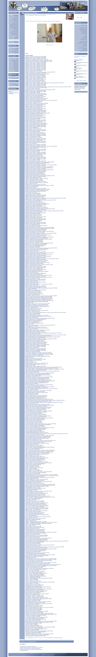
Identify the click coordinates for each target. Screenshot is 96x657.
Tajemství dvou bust (29, 383)
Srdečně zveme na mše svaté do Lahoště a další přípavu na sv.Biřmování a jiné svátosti (42, 546)
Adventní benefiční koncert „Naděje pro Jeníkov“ (34, 486)
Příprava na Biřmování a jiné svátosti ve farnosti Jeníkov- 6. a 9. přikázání (39, 475)
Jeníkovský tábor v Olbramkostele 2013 (32, 414)
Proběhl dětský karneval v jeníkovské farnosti (34, 502)
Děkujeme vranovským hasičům (31, 101)
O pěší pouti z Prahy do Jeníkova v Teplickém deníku (35, 374)
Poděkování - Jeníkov (29, 186)
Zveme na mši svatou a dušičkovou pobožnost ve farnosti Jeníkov (38, 440)
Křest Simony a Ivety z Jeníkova (31, 627)
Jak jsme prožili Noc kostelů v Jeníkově (32, 459)
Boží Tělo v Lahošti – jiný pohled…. (32, 197)
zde (15, 90)
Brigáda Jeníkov (28, 187)
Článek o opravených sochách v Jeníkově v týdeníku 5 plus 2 (37, 405)
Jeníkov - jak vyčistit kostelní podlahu (32, 571)
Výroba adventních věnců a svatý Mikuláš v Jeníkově (35, 437)
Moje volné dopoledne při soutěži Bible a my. (33, 387)
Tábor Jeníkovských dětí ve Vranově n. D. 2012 (34, 454)
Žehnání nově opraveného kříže (31, 121)
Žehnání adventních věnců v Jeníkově (32, 602)
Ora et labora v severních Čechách (32, 513)
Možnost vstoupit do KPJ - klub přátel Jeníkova (34, 190)
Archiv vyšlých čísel (12, 85)
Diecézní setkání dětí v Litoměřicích (32, 591)
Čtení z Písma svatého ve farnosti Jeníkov (33, 412)
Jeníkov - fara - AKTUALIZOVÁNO (31, 323)
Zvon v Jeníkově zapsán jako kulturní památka (34, 507)
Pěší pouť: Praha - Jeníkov (30, 592)
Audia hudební (11, 67)
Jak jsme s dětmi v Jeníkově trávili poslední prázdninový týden (37, 447)
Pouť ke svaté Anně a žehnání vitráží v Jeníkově (34, 514)
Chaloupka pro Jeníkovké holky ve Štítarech (33, 225)
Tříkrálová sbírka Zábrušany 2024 (31, 114)
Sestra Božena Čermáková (30, 221)
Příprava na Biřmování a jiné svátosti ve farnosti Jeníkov (36, 491)
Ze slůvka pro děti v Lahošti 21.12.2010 (32, 553)
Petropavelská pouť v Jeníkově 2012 (32, 463)
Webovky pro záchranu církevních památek (33, 406)
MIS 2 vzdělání (11, 63)
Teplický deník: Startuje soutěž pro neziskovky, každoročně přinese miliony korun (40, 332)
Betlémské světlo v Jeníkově (30, 360)
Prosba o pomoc (28, 362)
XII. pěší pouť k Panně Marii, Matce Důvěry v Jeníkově (35, 352)
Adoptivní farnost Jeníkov (79, 44)
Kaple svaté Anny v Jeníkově (30, 526)
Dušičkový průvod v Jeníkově (31, 606)
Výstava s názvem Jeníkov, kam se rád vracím (34, 248)
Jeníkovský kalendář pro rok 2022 (31, 156)
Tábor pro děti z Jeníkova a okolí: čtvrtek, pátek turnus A (36, 277)
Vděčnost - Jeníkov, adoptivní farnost (32, 132)
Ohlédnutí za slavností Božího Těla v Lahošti (33, 238)
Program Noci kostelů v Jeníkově (31, 422)
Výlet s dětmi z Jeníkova (30, 311)
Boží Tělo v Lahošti (29, 127)
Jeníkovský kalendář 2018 (30, 309)
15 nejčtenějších (11, 42)
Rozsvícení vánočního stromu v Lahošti (32, 337)
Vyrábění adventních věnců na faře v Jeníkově (34, 493)
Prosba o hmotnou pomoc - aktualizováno (33, 409)
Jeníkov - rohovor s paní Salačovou (32, 574)
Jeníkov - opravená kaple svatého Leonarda (33, 573)
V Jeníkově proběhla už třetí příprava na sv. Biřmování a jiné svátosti (38, 558)
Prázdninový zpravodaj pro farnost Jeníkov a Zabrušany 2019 (37, 231)
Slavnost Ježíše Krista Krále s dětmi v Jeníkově (34, 438)
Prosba (26, 361)
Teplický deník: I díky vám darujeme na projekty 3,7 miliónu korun (37, 325)
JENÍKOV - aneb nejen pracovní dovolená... (33, 521)
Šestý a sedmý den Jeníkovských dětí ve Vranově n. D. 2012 (37, 451)
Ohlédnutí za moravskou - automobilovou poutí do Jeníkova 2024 (37, 89)
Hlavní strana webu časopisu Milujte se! (14, 84)
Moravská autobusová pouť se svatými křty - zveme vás (36, 411)
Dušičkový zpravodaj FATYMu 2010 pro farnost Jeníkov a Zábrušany (38, 562)
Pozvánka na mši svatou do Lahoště (32, 442)
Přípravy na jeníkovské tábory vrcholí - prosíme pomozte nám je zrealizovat (39, 371)
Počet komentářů (50, 637)
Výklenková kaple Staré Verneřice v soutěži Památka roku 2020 (37, 175)
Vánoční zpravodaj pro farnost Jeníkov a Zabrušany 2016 (36, 297)
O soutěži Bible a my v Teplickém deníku (33, 289)
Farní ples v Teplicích (29, 604)
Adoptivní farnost (12, 21)
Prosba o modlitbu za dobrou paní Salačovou (33, 396)
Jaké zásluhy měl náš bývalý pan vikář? (33, 255)
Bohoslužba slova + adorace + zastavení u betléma (35, 356)
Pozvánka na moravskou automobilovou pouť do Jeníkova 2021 (37, 161)
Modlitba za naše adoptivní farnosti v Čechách (34, 178)
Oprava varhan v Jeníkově (30, 313)
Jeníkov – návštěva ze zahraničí (31, 498)
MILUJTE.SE (82, 1)
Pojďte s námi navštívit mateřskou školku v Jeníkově (35, 601)
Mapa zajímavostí (12, 30)
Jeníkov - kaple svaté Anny (30, 524)
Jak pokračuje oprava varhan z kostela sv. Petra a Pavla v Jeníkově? (38, 338)
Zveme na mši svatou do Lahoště (31, 448)
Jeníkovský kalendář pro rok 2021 (31, 180)
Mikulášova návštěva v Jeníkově (31, 492)
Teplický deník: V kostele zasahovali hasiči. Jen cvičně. (36, 316)
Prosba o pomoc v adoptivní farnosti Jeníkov (33, 123)
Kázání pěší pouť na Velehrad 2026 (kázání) (28, 646)
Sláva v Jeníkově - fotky (30, 469)
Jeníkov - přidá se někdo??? (30, 464)
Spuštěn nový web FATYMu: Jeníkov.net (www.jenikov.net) (36, 630)
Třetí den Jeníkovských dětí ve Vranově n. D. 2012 (35, 453)
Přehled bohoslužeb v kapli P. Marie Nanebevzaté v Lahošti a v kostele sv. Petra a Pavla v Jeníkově (44, 541)
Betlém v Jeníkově (28, 183)
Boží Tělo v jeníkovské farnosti (31, 456)
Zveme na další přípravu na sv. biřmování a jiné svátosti (36, 560)
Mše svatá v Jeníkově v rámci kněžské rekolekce (34, 373)
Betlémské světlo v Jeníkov (30, 215)
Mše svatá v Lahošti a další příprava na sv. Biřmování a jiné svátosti (38, 548)
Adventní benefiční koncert (30, 487)
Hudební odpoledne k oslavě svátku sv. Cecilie (34, 363)
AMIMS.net (62, 1)
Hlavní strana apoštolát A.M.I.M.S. (13, 48)
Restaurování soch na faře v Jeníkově (32, 419)
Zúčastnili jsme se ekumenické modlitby (33, 631)
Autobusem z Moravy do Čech (31, 445)
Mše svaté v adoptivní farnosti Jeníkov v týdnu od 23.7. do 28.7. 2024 (38, 100)
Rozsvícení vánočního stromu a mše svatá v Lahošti (35, 436)
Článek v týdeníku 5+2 (29, 455)
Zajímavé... (10, 34)
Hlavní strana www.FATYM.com (12, 15)
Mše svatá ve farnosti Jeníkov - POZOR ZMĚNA (34, 381)
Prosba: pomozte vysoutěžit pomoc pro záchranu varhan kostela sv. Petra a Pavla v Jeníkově (43, 334)
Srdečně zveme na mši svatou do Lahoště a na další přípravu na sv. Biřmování (40, 564)
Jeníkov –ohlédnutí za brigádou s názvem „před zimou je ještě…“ (37, 497)
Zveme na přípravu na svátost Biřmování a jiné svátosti (35, 538)
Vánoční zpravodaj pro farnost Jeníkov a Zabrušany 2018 (36, 239)
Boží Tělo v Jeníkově (29, 347)
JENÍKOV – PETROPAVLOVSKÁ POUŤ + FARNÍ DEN (35, 523)
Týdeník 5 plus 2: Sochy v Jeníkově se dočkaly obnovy (36, 407)
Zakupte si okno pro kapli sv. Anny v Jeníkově (34, 535)
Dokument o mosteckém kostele (31, 241)
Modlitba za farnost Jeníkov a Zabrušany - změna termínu (36, 167)
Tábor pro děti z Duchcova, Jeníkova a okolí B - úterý (35, 235)
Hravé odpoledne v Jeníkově (30, 482)
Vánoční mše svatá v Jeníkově (31, 116)
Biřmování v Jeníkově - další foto (31, 467)
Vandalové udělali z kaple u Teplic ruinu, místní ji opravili (36, 254)
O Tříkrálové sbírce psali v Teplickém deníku (33, 547)
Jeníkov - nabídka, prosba (30, 314)
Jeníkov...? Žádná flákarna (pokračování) (33, 576)
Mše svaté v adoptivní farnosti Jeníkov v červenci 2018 (35, 275)
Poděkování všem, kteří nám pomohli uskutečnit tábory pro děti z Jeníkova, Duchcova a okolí (43, 312)
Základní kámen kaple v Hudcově (31, 605)
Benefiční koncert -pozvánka (30, 321)
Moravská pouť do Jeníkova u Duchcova (33, 518)
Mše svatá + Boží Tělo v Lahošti (31, 105)
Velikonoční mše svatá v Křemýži (31, 293)
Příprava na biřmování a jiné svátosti (32, 500)
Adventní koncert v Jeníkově (30, 489)
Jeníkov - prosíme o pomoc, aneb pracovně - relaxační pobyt (36, 568)
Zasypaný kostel (28, 192)
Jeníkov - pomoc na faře (30, 449)
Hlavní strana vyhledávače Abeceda (13, 78)
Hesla (10, 27)
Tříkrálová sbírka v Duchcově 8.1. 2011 (32, 550)
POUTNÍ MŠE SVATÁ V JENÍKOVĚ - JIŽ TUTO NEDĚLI (36, 61)
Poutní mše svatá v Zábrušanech (31, 567)
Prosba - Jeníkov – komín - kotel (31, 268)
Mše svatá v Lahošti (29, 250)
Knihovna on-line (12, 50)
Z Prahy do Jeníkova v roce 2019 (31, 242)
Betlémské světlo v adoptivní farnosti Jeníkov (34, 305)
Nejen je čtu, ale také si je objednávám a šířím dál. (78, 77)
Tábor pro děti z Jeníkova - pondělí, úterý (33, 370)
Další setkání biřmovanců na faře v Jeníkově (33, 504)
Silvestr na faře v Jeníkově (30, 551)
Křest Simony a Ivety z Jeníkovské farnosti (33, 628)
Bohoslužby (11, 18)
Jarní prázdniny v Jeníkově (30, 375)
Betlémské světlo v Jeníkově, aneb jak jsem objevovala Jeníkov (37, 485)
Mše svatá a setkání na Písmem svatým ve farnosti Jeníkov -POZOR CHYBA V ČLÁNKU (42, 400)
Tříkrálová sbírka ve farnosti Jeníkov (32, 483)
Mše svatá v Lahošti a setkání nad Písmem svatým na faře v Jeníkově (38, 388)
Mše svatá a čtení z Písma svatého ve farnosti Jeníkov (35, 390)
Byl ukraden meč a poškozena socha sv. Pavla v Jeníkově (36, 376)
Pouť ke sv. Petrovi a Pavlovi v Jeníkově (33, 416)
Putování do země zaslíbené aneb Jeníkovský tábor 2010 (36, 578)
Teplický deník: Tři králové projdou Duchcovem (34, 301)
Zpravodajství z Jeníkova (30, 499)
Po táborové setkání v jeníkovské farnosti (33, 410)
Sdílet (26, 53)
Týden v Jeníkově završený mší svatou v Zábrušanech (35, 379)
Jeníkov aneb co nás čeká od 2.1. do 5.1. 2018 (34, 304)
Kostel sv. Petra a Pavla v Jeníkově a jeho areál (34, 505)
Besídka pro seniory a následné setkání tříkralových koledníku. (37, 386)
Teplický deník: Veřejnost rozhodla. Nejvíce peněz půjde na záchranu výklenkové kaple (41, 210)
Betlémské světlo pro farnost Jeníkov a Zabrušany (34, 262)
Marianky (10, 31)
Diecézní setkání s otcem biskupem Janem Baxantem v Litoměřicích (38, 532)
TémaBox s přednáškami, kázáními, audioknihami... (81, 41)
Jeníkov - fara (28, 525)
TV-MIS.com (69, 1)
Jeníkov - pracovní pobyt (30, 537)
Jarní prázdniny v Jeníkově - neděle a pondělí (34, 597)
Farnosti (10, 20)
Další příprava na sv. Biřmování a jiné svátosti (34, 555)
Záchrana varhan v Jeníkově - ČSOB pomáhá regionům (35, 335)
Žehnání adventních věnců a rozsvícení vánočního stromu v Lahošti (38, 559)
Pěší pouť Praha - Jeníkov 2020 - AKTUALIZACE (34, 203)
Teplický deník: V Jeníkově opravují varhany (33, 342)
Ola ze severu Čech (29, 517)
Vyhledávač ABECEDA (78, 49)
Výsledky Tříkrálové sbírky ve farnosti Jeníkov (34, 207)
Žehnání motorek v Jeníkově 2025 (31, 78)
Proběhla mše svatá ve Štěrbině (31, 274)
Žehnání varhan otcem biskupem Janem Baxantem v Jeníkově (37, 228)
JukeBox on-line (77, 39)
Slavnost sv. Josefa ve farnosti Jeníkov (32, 426)
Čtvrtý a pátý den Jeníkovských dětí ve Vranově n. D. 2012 (36, 452)
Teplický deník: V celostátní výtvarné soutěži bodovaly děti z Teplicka (38, 295)
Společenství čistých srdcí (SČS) (80, 26)
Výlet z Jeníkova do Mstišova (31, 608)
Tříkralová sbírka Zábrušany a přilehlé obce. (33, 398)
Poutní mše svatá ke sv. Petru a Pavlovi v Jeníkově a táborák (37, 372)
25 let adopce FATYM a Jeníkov (31, 109)
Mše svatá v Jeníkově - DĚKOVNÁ (32, 245)
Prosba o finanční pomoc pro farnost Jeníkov (33, 617)
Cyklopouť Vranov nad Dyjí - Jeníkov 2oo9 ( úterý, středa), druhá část (38, 614)
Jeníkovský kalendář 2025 (30, 92)
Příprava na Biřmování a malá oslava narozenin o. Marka (36, 481)
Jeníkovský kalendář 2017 (30, 333)
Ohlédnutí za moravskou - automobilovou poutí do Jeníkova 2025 (37, 72)
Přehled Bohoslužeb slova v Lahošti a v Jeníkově (34, 552)
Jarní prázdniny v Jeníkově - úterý (31, 596)
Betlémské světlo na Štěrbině (31, 177)
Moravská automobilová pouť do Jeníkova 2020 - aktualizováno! (37, 208)
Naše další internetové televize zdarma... (12, 71)
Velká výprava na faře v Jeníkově (31, 140)
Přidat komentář (56, 637)
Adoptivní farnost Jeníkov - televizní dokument (34, 457)
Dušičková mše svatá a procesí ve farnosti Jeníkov (35, 404)
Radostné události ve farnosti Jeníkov (32, 476)
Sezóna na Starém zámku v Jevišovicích (33, 319)
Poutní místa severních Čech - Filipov (32, 172)
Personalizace (11, 41)
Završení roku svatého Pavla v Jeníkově (33, 615)
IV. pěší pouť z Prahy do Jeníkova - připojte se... (34, 634)
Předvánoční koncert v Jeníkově (31, 556)
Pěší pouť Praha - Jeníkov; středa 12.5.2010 (33, 590)
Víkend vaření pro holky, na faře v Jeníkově (33, 94)
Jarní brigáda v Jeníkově (30, 294)
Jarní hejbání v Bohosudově (30, 632)
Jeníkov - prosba (28, 520)
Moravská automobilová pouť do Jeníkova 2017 (34, 315)
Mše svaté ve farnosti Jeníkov (31, 413)
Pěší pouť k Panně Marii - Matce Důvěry (33, 349)
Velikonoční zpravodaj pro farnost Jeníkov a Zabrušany (35, 299)
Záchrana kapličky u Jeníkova (31, 211)
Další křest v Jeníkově (29, 625)
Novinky (10, 60)
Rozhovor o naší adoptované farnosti (32, 480)
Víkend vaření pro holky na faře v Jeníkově (33, 87)
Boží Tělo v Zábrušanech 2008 (31, 626)
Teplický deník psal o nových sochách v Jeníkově (34, 443)
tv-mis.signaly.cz (11, 92)
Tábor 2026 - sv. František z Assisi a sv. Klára (34, 59)
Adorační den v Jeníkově (30, 131)
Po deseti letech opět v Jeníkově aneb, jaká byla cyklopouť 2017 (37, 318)
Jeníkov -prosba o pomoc (30, 193)
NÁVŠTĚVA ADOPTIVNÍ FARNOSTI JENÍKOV (34, 432)
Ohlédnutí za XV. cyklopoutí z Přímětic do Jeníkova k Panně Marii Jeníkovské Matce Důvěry (43, 198)
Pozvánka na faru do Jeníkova (31, 308)
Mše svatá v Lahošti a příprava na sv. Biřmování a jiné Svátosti (37, 544)
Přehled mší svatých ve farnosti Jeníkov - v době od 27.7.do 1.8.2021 (38, 164)
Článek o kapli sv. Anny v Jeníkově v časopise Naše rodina (36, 243)
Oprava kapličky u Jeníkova (30, 194)
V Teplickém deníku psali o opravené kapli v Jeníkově (35, 256)
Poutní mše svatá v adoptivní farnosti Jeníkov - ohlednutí (36, 60)
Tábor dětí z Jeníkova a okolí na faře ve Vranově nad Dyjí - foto (37, 582)
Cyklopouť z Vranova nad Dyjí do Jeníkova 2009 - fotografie (36, 613)
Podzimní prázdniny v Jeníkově (31, 609)
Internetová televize (78, 32)
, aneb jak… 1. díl (30, 509)
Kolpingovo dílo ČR (78, 45)
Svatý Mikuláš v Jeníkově (30, 600)
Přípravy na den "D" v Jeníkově (31, 470)
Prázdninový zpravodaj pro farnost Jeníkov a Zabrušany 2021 (37, 166)
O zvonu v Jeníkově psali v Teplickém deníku (34, 539)
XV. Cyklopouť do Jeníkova (30, 201)
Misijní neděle (28, 365)
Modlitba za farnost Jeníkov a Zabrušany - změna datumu (36, 284)
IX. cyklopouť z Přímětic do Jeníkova (32, 385)
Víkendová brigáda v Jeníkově (31, 623)
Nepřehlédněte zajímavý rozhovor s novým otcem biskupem (36, 622)
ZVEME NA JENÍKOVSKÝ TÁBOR (32, 589)
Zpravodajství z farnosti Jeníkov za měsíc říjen (34, 310)
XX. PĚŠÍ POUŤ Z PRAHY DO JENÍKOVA (33, 110)
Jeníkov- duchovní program (30, 292)
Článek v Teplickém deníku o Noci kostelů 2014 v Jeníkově (36, 384)
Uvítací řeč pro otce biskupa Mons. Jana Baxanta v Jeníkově (37, 185)
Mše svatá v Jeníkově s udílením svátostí (33, 56)
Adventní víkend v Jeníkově (30, 599)
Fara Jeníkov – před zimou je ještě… (32, 501)
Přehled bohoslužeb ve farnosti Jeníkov (33, 488)
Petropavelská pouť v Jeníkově (31, 587)
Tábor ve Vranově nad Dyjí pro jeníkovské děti (34, 461)
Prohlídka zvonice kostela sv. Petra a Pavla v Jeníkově (35, 588)
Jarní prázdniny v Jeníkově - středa (32, 595)
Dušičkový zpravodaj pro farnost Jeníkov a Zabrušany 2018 (36, 264)
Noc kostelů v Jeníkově (29, 528)
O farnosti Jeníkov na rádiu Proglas (32, 425)
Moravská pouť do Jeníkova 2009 (31, 612)
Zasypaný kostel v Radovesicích (31, 320)
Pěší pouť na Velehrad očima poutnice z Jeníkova (34, 344)
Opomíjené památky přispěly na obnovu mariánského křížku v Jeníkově (39, 474)
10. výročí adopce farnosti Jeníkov (31, 618)
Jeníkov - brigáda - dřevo (30, 246)
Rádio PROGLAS (77, 30)
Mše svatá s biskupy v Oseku (31, 71)
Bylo (9, 24)
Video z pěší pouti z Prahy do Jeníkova (32, 117)
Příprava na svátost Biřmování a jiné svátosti (33, 510)
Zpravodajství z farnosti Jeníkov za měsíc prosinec (35, 303)
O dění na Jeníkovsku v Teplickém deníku (33, 428)
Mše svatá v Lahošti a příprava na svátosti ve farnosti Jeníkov (37, 427)
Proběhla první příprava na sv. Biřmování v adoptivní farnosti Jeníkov (38, 565)
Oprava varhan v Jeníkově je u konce (32, 232)
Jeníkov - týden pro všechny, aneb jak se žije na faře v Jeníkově (37, 450)
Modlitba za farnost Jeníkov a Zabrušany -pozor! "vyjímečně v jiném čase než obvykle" (41, 82)
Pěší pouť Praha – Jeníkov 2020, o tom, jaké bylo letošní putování (38, 200)
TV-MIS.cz (75, 1)
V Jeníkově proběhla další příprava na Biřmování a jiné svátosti (37, 477)
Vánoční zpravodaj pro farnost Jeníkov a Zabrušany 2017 (36, 296)
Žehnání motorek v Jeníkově (30, 128)
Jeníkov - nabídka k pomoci (30, 511)
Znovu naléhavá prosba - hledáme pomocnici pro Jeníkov (36, 603)
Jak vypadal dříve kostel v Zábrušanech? (33, 327)
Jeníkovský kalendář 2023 (30, 136)
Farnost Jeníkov (28, 288)
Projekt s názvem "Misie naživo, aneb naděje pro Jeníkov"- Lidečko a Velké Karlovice (41, 402)
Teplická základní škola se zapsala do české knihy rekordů (36, 399)
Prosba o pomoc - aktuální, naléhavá (32, 458)
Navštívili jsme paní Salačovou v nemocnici (33, 395)
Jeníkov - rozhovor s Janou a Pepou (32, 575)
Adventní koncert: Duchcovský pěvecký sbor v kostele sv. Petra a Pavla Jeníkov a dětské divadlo (44, 433)
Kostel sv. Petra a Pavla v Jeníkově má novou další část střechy (37, 484)
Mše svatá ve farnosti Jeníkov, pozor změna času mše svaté (37, 252)
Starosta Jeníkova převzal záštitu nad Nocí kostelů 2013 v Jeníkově (38, 423)
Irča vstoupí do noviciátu (30, 278)
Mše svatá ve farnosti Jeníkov (31, 265)
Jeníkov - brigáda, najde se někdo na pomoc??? (34, 508)
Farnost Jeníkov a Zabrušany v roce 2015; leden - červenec (36, 354)
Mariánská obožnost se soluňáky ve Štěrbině (33, 382)
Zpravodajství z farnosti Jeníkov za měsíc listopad (35, 306)
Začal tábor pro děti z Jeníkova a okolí (32, 280)
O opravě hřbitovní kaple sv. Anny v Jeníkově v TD (35, 563)
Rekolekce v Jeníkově (29, 465)
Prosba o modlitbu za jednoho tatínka (32, 431)
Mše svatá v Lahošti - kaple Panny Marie (33, 219)
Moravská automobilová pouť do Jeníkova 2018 (34, 271)
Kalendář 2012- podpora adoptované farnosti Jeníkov (35, 496)
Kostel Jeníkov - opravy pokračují (31, 572)
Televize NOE (77, 29)
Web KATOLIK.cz (78, 27)
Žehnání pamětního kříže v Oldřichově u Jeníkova (34, 162)
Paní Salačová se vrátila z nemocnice (32, 391)
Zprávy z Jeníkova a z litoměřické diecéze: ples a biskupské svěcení (38, 621)
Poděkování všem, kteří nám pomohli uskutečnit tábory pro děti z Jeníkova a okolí (41, 367)
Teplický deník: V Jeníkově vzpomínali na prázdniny (35, 408)
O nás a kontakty (11, 38)
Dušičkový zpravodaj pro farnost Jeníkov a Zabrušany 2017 (36, 298)
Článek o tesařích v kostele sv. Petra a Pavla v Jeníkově (36, 441)
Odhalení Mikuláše (28, 490)
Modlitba (27, 302)
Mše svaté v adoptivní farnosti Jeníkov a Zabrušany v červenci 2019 (38, 233)
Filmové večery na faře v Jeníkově (31, 355)
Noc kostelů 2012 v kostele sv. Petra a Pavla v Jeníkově (36, 471)
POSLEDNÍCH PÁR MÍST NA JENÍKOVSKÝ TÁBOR (35, 586)
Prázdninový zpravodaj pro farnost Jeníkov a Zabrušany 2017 (37, 300)
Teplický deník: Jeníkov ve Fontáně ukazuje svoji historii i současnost (38, 247)
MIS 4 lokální (11, 66)
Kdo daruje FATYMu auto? (30, 226)
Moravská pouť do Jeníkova (30, 610)
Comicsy (10, 51)
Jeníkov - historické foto (29, 466)
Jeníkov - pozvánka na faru (30, 543)
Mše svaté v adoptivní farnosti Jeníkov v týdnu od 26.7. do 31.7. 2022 (38, 146)
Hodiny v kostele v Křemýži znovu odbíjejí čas (34, 182)
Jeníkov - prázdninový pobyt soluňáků (32, 512)
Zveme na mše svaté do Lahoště (31, 561)
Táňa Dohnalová (30, 637)
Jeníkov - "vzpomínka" (29, 570)
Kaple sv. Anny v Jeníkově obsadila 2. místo (34, 244)
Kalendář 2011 (28, 557)
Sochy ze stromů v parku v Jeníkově (32, 446)
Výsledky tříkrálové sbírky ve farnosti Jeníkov (34, 479)
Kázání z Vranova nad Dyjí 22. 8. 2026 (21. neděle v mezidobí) (31, 647)
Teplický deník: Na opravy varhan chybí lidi (33, 229)
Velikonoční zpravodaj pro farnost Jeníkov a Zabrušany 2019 (36, 237)
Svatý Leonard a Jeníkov (30, 88)
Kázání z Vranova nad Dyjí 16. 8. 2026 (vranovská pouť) (30, 648)
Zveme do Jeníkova (29, 583)
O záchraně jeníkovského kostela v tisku (33, 566)
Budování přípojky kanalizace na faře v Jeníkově (34, 593)
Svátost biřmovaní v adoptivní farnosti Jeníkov (34, 103)
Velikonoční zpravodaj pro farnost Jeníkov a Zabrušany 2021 (36, 169)
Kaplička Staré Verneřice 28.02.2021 (32, 173)
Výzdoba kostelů (11, 37)
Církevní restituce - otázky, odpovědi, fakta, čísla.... (81, 47)
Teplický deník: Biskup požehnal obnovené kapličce (35, 189)
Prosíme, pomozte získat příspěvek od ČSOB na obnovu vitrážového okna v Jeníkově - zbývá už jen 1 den (45, 86)
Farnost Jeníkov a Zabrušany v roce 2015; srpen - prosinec (36, 353)
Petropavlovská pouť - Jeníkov (31, 585)
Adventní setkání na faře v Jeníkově (32, 330)
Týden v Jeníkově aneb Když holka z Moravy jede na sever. (36, 607)
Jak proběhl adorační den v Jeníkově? (32, 531)
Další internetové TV (78, 33)
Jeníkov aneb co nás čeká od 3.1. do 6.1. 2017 (34, 328)
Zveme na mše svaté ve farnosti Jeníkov (33, 472)
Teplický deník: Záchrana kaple (31, 217)
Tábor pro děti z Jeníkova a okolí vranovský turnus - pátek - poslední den (39, 368)
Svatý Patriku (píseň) (24, 650)
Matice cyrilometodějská (79, 36)
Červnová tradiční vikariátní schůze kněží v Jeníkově (35, 516)
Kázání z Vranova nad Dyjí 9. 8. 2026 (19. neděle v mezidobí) (31, 649)
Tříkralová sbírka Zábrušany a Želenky (32, 397)
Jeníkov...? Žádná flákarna (30, 577)
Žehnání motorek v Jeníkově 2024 (31, 97)
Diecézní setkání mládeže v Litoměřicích (33, 619)
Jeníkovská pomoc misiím (30, 584)
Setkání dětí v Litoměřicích (30, 519)
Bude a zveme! (11, 17)
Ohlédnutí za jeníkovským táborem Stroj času (34, 98)
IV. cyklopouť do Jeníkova (30, 616)
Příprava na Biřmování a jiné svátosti (32, 527)
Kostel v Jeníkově (28, 624)
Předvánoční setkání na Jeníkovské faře (33, 635)
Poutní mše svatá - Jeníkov (30, 102)
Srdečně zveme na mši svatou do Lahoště (33, 569)
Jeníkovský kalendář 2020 (30, 213)
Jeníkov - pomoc (28, 143)
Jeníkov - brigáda (28, 468)
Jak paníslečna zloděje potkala (31, 205)
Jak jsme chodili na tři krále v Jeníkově (32, 429)
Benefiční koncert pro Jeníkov (31, 220)
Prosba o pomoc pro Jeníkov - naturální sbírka (34, 611)
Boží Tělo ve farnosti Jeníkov (31, 420)
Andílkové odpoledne (29, 478)
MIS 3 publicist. (11, 64)
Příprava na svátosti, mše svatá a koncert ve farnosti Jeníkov (37, 435)
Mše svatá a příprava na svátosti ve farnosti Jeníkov (35, 424)
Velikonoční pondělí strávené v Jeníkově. (33, 533)
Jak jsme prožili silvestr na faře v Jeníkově (33, 549)
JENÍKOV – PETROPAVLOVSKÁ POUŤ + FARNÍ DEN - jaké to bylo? (38, 522)
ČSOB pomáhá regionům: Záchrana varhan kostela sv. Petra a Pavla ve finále (40, 336)
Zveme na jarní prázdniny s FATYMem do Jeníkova (35, 113)
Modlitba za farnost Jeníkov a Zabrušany (33, 57)
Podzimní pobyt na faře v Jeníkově (32, 340)
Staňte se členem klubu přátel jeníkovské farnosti (34, 74)
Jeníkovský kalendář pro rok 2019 (31, 263)
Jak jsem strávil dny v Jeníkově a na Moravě (33, 540)
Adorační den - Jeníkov (29, 322)
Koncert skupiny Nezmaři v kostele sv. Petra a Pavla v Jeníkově (37, 380)
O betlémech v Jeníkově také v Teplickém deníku (34, 377)
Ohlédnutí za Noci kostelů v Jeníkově (32, 418)
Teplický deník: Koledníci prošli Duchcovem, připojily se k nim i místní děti (39, 258)
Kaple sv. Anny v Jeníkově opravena (32, 506)
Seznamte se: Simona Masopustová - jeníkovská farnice (36, 598)
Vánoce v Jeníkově (29, 329)
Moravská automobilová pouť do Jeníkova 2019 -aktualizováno (37, 227)
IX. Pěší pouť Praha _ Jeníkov (31, 421)
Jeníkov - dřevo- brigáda (30, 224)
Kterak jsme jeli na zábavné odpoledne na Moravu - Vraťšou (36, 417)
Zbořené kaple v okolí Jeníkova (31, 270)
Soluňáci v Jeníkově (29, 317)
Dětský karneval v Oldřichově (31, 439)
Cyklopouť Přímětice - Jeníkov (31, 107)
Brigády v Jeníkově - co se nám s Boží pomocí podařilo (35, 462)
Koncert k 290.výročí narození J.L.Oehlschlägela (34, 378)
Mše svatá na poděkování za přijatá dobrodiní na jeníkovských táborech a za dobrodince (42, 369)
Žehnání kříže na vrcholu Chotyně (31, 95)
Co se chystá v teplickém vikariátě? (32, 434)
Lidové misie (11, 28)
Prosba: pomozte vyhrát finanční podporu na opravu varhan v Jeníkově (38, 287)
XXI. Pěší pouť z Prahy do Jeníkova (32, 80)
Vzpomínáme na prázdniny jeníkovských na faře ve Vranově (36, 633)
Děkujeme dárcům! (28, 326)
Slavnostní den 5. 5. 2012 (30, 473)
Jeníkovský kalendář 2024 (30, 118)
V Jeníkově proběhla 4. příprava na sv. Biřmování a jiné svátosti (37, 554)
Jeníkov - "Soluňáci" (29, 579)
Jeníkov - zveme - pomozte (30, 581)
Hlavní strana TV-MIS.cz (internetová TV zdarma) (13, 58)
